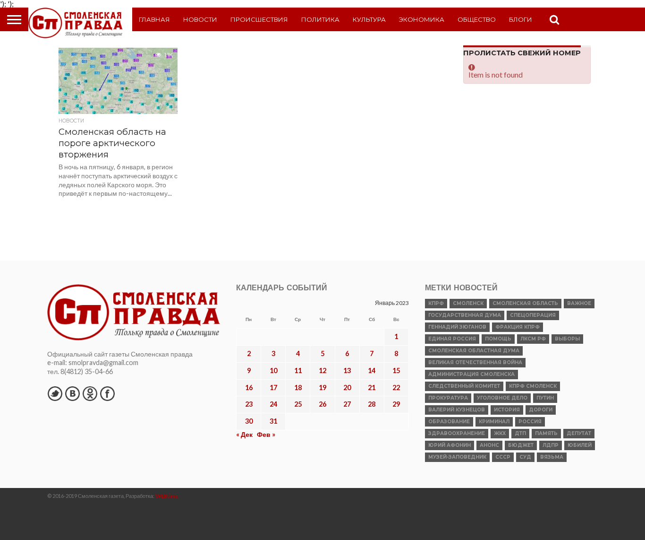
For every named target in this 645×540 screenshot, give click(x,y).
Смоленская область (525, 303)
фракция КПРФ (517, 327)
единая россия (452, 339)
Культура (369, 19)
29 (396, 404)
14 (371, 370)
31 (273, 421)
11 (298, 370)
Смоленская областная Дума (473, 351)
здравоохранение (456, 433)
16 (249, 387)
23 (249, 404)
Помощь (498, 339)
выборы (567, 339)
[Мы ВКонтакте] (72, 393)
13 (347, 370)
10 (273, 370)
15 (396, 370)
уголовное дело (502, 398)
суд (525, 457)
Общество (477, 19)
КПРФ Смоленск (533, 386)
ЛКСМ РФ (533, 339)
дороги (540, 410)
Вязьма (551, 457)
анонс (489, 445)
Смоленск (468, 303)
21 (371, 387)
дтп (520, 433)
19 (322, 387)
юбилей (580, 445)
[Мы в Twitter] (54, 393)
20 (347, 387)
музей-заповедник (457, 457)
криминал (494, 421)
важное (579, 303)
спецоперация (533, 315)
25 (298, 404)
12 (322, 370)
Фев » (266, 434)
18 (298, 387)
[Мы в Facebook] (107, 393)
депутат (579, 433)
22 (396, 387)
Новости (200, 19)
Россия (530, 421)
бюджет (521, 445)
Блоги (520, 19)
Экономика (421, 19)
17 (273, 387)
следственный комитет (464, 386)
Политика (320, 19)
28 (371, 404)
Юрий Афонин (449, 445)
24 (273, 404)
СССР (502, 457)
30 (249, 421)
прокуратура (448, 398)
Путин (545, 398)
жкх (500, 433)
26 (322, 404)
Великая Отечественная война (475, 362)
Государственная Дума (464, 315)
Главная (154, 19)
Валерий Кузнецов (456, 410)
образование (449, 421)
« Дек (244, 434)
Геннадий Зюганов (457, 327)
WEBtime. (167, 496)
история (507, 410)
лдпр (551, 445)
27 (347, 404)
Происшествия (259, 19)
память (546, 433)
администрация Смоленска (471, 374)
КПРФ (436, 303)
